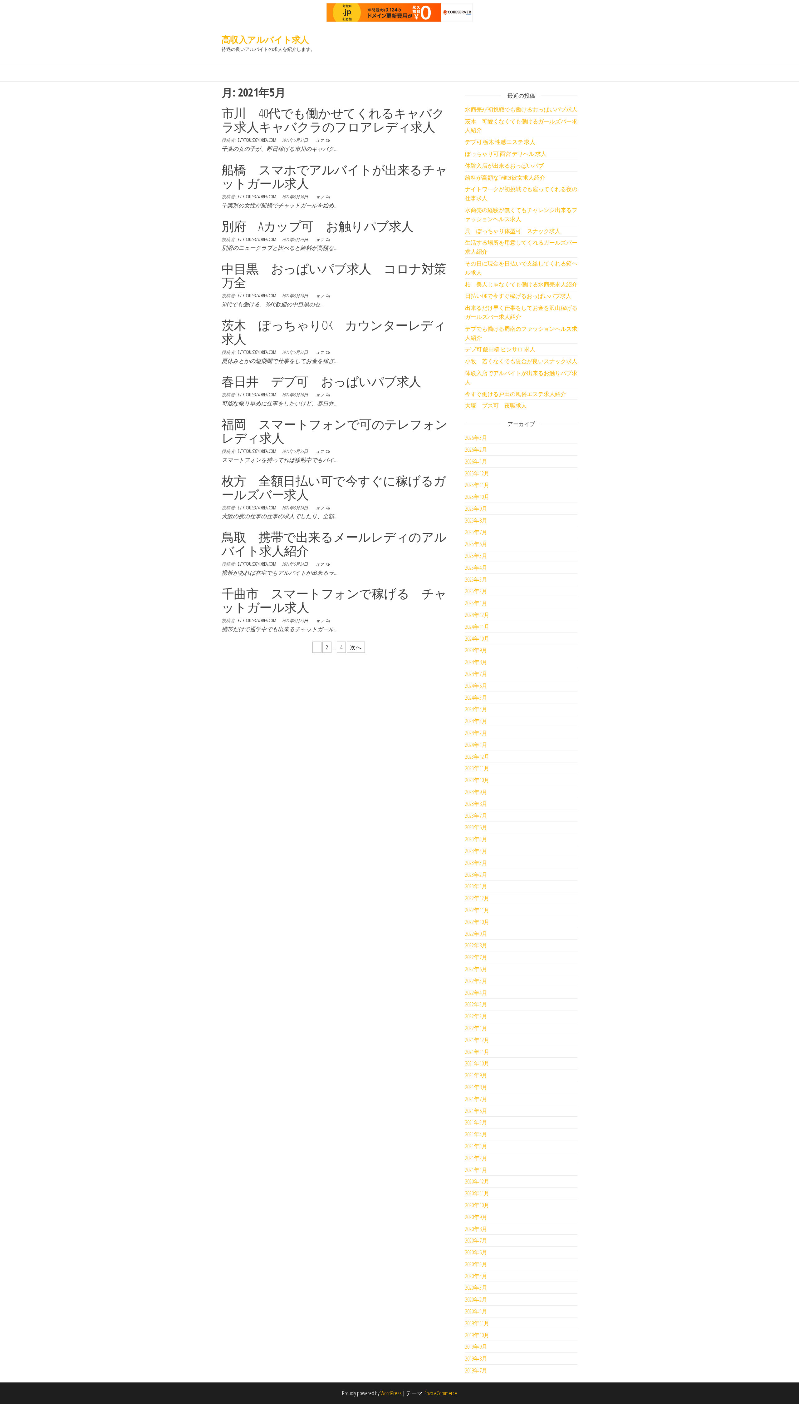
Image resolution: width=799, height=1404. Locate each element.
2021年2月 (476, 1158)
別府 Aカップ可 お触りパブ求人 (318, 226)
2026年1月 (476, 461)
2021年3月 (476, 1146)
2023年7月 (476, 815)
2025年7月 (476, 532)
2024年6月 (476, 685)
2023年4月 (476, 851)
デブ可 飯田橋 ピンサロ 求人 (500, 349)
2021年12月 (477, 1040)
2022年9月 (476, 933)
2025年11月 (477, 485)
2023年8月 (476, 803)
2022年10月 (477, 921)
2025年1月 (476, 603)
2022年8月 (476, 945)
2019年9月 (476, 1346)
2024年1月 (476, 744)
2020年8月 (476, 1229)
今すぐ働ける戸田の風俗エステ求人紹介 (515, 394)
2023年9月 (476, 792)
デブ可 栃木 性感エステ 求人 (500, 142)
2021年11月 (477, 1051)
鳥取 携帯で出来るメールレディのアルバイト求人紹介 (334, 543)
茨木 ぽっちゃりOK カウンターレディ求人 (334, 331)
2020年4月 (476, 1276)
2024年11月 (477, 626)
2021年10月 (477, 1063)
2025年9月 (476, 508)
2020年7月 (476, 1240)
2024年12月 (477, 614)
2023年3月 (476, 862)
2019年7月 (476, 1370)
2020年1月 (476, 1311)
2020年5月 (476, 1264)
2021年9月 (476, 1075)
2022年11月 (477, 910)
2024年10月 (477, 638)
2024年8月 (476, 662)
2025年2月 (476, 591)
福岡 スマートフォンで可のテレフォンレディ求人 (335, 430)
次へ (355, 647)
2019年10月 (477, 1335)
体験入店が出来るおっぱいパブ (504, 165)
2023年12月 (477, 756)
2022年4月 (476, 992)
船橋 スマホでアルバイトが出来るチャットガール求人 (335, 176)
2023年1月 (476, 886)
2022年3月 (476, 1004)
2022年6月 (476, 969)
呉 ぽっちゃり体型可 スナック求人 (513, 231)
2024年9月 (476, 650)
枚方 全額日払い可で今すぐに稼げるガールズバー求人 (334, 487)
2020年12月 (477, 1181)
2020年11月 (477, 1193)
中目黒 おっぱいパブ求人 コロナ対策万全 (334, 275)
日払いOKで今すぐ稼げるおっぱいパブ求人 (518, 296)
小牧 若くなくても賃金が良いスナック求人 (521, 361)
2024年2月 (476, 733)
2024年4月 (476, 709)
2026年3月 (476, 437)
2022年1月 (476, 1028)
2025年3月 (476, 579)
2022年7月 (476, 957)
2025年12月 (477, 473)
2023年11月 (477, 768)
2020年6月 (476, 1252)
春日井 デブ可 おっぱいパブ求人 (321, 381)
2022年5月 (476, 981)
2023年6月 (476, 827)
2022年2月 (476, 1016)
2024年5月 (476, 697)
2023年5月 (476, 839)
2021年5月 (476, 1122)
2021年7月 (476, 1099)
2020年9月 (476, 1217)
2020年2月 (476, 1299)
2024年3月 (476, 721)
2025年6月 (476, 544)
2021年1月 (476, 1169)
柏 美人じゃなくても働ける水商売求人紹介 (521, 284)
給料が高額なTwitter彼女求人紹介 (505, 177)
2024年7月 (476, 673)
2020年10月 (477, 1205)
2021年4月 (476, 1134)
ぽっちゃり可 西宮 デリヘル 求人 (506, 153)
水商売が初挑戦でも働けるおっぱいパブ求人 (521, 109)
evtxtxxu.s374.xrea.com (257, 140)
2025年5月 (476, 555)
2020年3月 (476, 1287)
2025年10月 (477, 496)
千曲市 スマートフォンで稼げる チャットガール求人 (334, 600)
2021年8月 (476, 1087)
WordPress (391, 1393)
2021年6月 (476, 1110)
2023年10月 (477, 780)
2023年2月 (476, 874)
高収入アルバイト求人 (265, 39)
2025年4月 (476, 567)
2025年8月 (476, 520)
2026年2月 (476, 449)
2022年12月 (477, 898)
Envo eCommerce (440, 1393)
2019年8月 (476, 1358)
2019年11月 (477, 1323)
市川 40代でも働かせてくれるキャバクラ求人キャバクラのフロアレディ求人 (333, 119)
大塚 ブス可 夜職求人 (496, 405)
